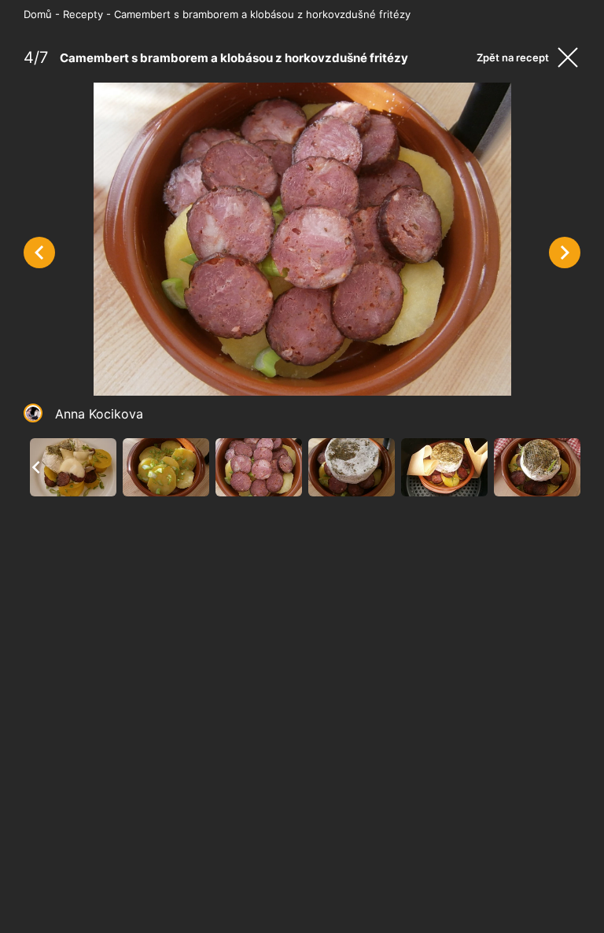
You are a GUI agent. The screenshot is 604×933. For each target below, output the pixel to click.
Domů (38, 14)
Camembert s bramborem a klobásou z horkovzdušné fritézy (262, 14)
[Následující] (564, 252)
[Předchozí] (39, 252)
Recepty (83, 14)
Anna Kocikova (99, 414)
